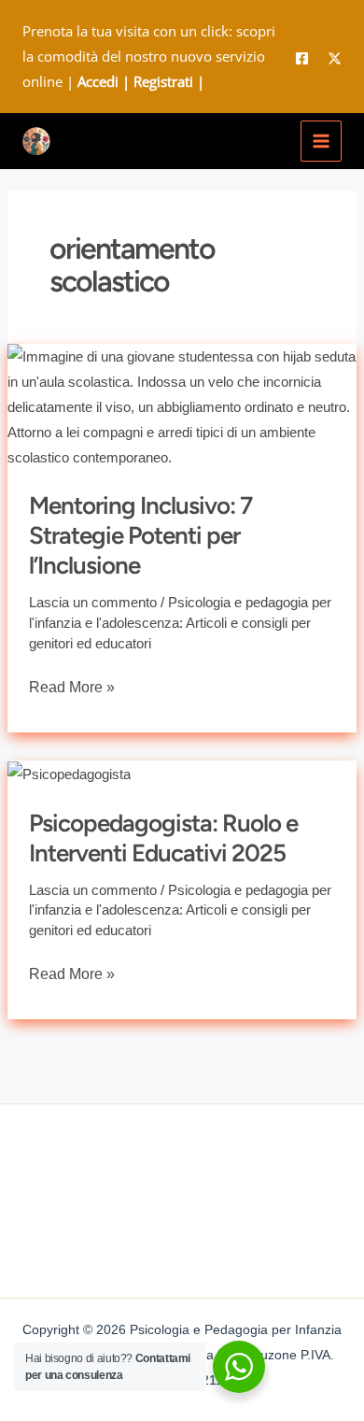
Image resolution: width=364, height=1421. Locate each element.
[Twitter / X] (335, 58)
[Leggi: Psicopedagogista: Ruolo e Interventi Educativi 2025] (69, 773)
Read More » (72, 685)
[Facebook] (302, 58)
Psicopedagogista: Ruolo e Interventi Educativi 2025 (163, 838)
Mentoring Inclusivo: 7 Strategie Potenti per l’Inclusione (140, 535)
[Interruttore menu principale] (322, 142)
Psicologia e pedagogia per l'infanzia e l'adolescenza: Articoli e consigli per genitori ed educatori (180, 622)
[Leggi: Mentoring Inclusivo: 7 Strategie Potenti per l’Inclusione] (182, 405)
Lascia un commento (93, 602)
